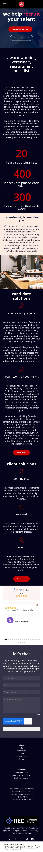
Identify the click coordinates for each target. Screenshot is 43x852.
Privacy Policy (33, 830)
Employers (22, 753)
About (21, 745)
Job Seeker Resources (21, 775)
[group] (21, 616)
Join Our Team (21, 756)
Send (22, 729)
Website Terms (17, 833)
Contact (21, 759)
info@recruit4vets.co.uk (21, 800)
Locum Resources (21, 772)
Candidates (21, 751)
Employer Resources (21, 778)
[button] (4, 4)
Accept (30, 847)
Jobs (21, 748)
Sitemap (28, 833)
